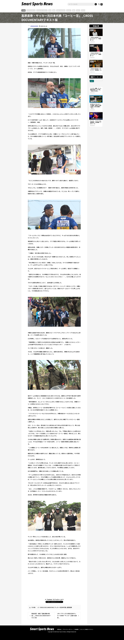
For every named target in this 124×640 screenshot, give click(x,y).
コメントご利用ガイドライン (86, 629)
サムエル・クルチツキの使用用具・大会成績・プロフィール (95, 122)
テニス (83, 10)
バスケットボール (31, 10)
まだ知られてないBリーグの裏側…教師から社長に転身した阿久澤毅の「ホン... (95, 106)
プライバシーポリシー (68, 629)
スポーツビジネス (61, 10)
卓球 (54, 10)
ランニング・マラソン (42, 10)
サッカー (69, 10)
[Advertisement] (54, 586)
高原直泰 (69, 607)
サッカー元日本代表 (60, 607)
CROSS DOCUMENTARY (47, 607)
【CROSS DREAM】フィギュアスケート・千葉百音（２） (95, 39)
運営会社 (59, 629)
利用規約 (76, 629)
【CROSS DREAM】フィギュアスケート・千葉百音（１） (95, 54)
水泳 (50, 10)
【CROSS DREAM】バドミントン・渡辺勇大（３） (96, 69)
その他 (23, 10)
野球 (74, 10)
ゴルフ (78, 10)
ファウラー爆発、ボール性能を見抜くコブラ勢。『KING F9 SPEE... (95, 90)
